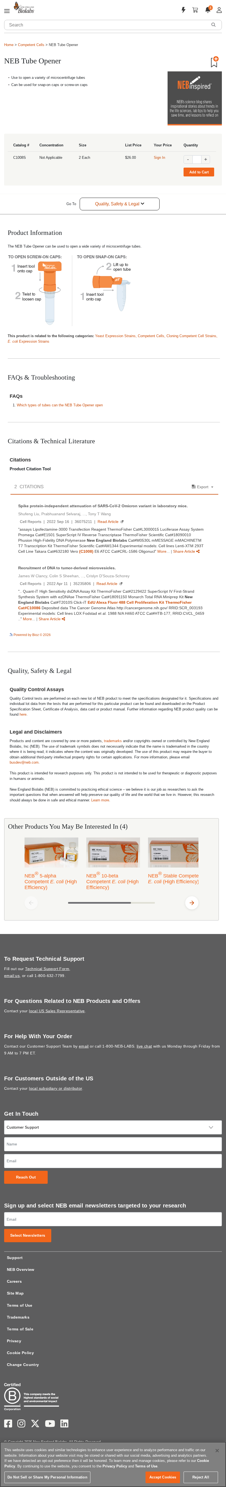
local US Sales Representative (57, 1011)
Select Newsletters (27, 1235)
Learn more (100, 800)
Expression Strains (28, 341)
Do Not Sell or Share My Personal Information (47, 1477)
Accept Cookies (162, 1477)
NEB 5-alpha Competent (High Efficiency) (51, 880)
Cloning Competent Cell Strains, (191, 336)
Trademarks (18, 1317)
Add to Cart (199, 172)
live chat (144, 1046)
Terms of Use (20, 1305)
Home (9, 45)
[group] (111, 865)
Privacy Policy (115, 1466)
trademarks (113, 741)
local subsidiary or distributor (55, 1088)
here (23, 714)
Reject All (200, 1477)
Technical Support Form (47, 969)
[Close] (217, 1451)
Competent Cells (31, 45)
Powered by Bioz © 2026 (32, 635)
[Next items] (191, 902)
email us (12, 975)
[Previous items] (31, 902)
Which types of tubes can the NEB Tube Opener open (60, 405)
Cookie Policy (20, 1353)
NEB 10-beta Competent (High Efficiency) (112, 880)
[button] (213, 24)
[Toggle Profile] (219, 10)
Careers (14, 1281)
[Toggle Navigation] (7, 11)
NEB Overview (20, 1269)
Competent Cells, (152, 336)
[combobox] (106, 25)
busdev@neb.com (24, 762)
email (84, 1046)
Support (15, 1257)
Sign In (159, 157)
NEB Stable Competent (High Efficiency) (175, 877)
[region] (113, 1464)
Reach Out (26, 1177)
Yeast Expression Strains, (116, 336)
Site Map (15, 1293)
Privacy (14, 1341)
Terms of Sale (20, 1329)
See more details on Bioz (199, 635)
